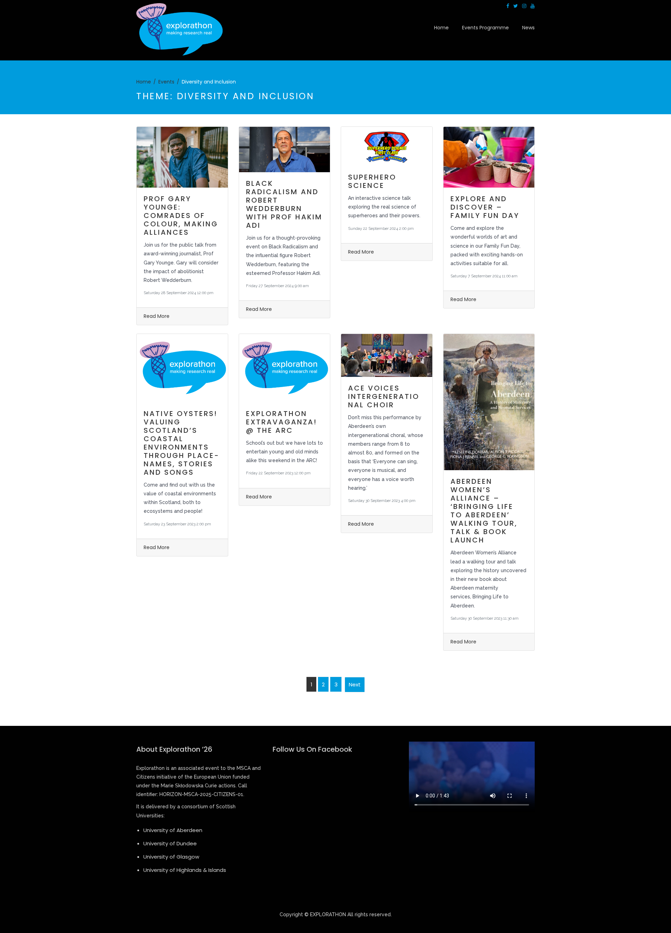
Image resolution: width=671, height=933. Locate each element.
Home (441, 27)
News (528, 27)
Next (355, 684)
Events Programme (485, 27)
